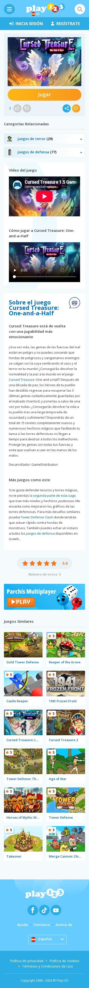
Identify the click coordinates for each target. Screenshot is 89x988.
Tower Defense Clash (37, 517)
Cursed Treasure (21, 379)
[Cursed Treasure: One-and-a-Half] (44, 61)
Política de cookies (64, 960)
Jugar (44, 94)
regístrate (68, 23)
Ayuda (22, 924)
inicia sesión (29, 23)
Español (45, 939)
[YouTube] (56, 910)
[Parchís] (44, 608)
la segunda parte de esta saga (53, 495)
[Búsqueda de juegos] (80, 9)
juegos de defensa (40, 533)
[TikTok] (44, 910)
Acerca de (64, 924)
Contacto (42, 924)
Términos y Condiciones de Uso (47, 966)
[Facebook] (32, 910)
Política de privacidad (27, 960)
